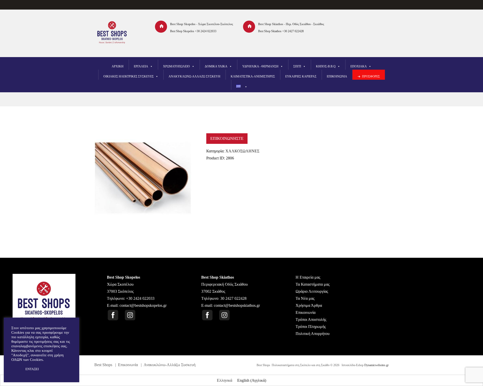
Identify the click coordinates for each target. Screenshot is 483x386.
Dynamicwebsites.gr (376, 365)
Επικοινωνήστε (227, 138)
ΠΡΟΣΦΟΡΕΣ (371, 76)
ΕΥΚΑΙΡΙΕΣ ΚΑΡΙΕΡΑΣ (300, 76)
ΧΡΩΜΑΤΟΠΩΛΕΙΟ (176, 66)
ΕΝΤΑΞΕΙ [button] (32, 369)
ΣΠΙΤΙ (297, 66)
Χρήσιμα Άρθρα (309, 305)
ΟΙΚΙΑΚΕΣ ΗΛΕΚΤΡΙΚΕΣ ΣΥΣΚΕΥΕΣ (128, 76)
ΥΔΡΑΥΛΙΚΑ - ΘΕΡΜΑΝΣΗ (260, 66)
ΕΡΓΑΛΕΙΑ (141, 66)
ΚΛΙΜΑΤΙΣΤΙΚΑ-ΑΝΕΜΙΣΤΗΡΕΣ (253, 76)
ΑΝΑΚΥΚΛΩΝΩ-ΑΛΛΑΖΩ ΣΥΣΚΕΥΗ (194, 76)
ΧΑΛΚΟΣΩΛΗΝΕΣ (242, 151)
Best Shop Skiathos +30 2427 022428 (281, 31)
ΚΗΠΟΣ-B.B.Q (326, 66)
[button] (16, 369)
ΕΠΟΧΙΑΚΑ (358, 66)
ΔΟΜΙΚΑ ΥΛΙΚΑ (216, 66)
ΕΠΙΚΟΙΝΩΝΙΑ (337, 76)
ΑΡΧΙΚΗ (118, 66)
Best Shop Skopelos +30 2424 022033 (193, 31)
